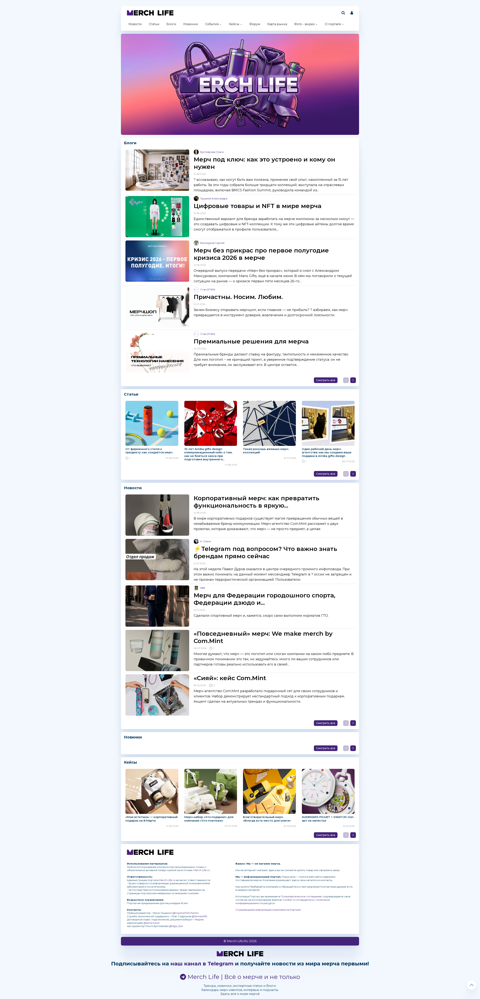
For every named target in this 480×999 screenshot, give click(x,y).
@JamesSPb (199, 916)
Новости (135, 24)
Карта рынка (277, 24)
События (212, 24)
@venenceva (152, 922)
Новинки (190, 24)
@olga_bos (176, 926)
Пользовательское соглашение (301, 896)
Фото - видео (304, 24)
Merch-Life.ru (202, 870)
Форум (254, 24)
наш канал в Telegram (201, 963)
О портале (333, 24)
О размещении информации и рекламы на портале (268, 909)
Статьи (154, 24)
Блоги (171, 24)
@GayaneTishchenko (185, 912)
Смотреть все (325, 380)
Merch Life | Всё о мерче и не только (243, 976)
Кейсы (234, 24)
